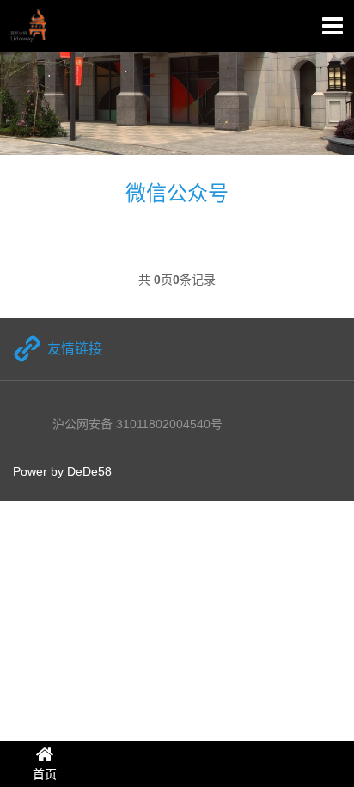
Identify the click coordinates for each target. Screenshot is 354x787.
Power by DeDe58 (62, 471)
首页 (45, 774)
